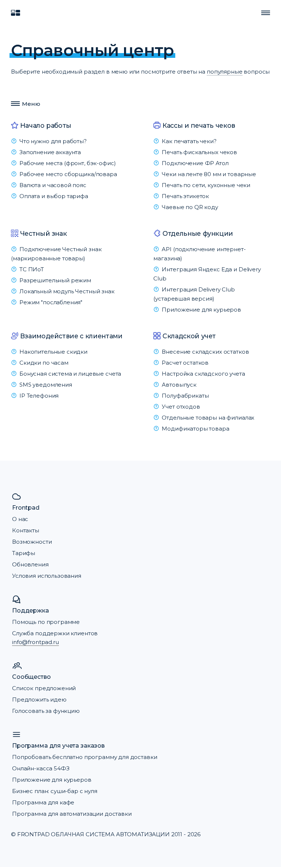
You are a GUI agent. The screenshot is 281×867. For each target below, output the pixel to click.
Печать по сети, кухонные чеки (206, 185)
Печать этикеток (185, 196)
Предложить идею (39, 699)
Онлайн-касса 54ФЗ (40, 768)
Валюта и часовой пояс (52, 185)
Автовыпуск (179, 384)
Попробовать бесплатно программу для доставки (84, 756)
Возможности (32, 541)
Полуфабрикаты (185, 395)
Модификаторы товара (195, 428)
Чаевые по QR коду (190, 207)
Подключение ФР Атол (195, 163)
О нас (20, 519)
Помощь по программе (46, 621)
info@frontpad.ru (35, 642)
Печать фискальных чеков (199, 152)
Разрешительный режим (55, 280)
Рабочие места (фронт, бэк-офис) (67, 163)
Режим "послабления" (50, 302)
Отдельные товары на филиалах (208, 417)
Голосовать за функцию (46, 710)
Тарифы (23, 553)
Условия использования (46, 575)
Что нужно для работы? (53, 141)
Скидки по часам (43, 362)
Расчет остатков (185, 362)
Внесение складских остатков (205, 351)
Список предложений (44, 688)
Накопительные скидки (53, 351)
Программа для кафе (43, 802)
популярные (225, 71)
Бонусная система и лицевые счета (70, 373)
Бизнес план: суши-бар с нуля (54, 791)
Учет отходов (181, 406)
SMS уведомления (45, 384)
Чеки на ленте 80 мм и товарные (209, 174)
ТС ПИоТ (31, 269)
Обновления (30, 564)
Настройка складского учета (203, 373)
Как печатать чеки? (189, 141)
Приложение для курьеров (201, 309)
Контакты (25, 530)
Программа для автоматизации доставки (72, 813)
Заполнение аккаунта (50, 152)
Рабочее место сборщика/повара (68, 174)
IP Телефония (39, 395)
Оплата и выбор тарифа (53, 196)
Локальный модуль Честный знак (67, 291)
